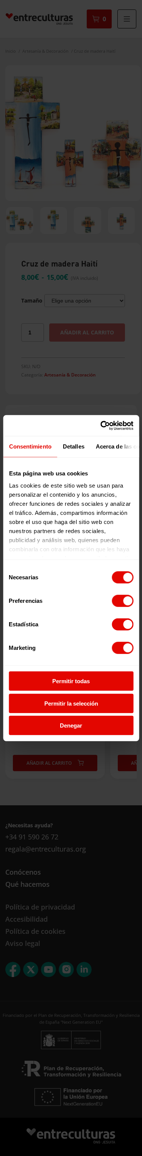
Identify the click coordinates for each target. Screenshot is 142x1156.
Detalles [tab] (73, 446)
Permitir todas (71, 681)
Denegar (71, 725)
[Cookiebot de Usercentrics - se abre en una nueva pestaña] (101, 425)
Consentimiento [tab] (30, 446)
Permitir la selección (71, 703)
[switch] (122, 601)
